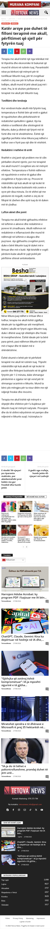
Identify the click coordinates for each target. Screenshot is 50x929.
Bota (3, 901)
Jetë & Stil (12, 19)
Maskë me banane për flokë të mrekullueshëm (40, 539)
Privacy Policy (18, 918)
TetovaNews (6, 601)
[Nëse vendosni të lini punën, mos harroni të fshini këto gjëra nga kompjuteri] (41, 506)
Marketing (29, 918)
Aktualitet (5, 888)
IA (18, 851)
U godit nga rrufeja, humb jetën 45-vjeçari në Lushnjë (38, 473)
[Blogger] (8, 810)
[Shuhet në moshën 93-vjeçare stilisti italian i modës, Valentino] (8, 530)
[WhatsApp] (23, 51)
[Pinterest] (17, 51)
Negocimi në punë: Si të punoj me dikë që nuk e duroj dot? (25, 515)
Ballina (3, 19)
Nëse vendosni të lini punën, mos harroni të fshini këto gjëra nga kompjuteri (40, 516)
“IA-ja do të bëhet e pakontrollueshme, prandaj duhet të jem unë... (24, 769)
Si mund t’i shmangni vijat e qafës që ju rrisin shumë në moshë (24, 539)
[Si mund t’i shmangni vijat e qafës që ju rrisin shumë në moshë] (25, 530)
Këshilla (14, 23)
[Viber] (29, 51)
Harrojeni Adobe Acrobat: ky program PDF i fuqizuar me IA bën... (24, 595)
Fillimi (7, 918)
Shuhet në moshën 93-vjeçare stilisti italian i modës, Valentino (8, 539)
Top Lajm (5, 880)
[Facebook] (4, 51)
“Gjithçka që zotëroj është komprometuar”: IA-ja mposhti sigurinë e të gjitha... (20, 682)
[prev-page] (23, 546)
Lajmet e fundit (25, 922)
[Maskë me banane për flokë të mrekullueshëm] (41, 530)
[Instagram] (19, 810)
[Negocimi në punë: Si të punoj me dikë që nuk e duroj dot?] (25, 506)
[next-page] (26, 546)
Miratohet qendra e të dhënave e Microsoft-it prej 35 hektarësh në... (23, 725)
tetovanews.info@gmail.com (30, 804)
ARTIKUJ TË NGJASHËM (14, 497)
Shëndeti (4, 905)
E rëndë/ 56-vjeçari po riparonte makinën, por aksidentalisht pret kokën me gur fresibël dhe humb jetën (11, 479)
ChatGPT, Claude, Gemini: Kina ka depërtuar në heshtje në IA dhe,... (22, 638)
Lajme (20, 837)
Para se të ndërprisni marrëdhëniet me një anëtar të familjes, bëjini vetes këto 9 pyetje (8, 517)
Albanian (10, 560)
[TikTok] (31, 810)
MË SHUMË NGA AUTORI (36, 497)
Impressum (41, 918)
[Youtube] (42, 810)
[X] (10, 51)
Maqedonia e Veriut (9, 892)
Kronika (4, 897)
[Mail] (25, 810)
